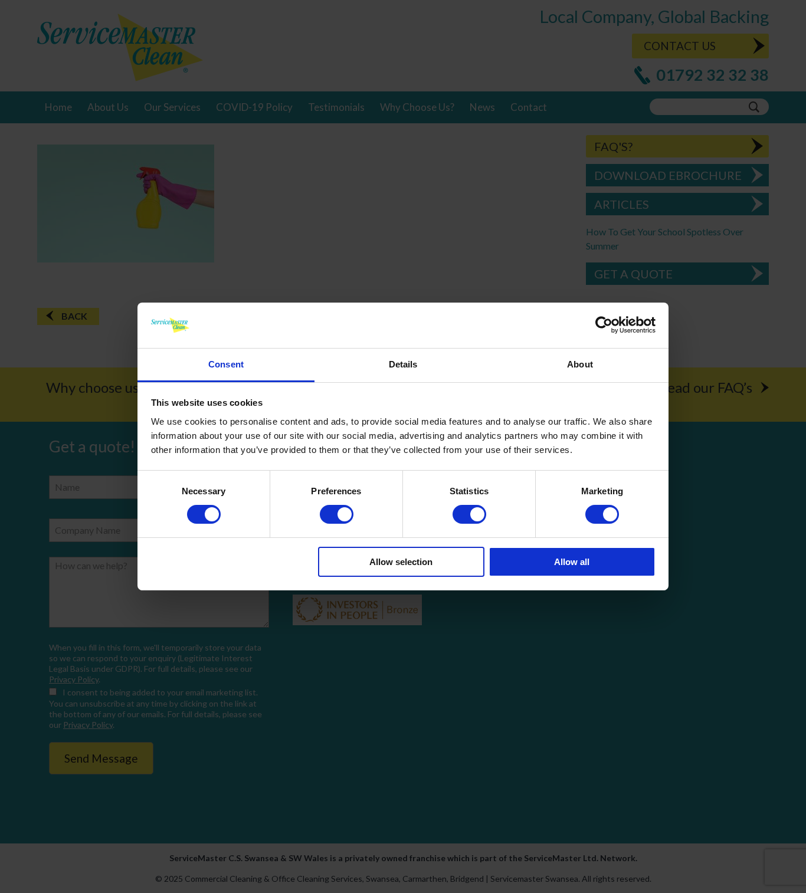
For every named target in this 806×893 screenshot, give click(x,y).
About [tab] (580, 364)
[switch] (336, 514)
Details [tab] (403, 364)
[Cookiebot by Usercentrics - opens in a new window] (604, 325)
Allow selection (401, 562)
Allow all (571, 562)
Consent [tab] (226, 364)
